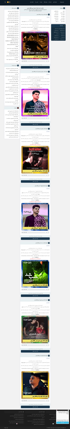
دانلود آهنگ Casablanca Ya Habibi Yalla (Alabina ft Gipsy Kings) (11, 41)
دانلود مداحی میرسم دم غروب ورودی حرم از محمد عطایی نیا (11, 102)
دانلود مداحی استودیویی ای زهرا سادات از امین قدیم (12, 73)
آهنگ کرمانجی (62, 19)
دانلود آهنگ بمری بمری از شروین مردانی (12, 122)
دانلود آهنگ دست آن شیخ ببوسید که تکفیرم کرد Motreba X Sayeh (12, 53)
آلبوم (63, 11)
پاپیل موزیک (62, 2)
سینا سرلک (56, 39)
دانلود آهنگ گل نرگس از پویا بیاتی (13, 11)
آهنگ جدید (62, 14)
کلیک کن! (62, 422)
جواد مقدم (56, 30)
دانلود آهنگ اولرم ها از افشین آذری (13, 15)
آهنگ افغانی (56, 11)
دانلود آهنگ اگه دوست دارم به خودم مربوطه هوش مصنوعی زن (12, 49)
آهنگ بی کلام (62, 12)
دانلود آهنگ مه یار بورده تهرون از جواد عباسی (12, 60)
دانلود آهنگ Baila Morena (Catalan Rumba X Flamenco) (12, 38)
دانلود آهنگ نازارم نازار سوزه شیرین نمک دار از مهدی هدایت (11, 115)
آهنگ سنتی (62, 16)
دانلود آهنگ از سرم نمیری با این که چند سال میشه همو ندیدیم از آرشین (12, 136)
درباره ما (41, 2)
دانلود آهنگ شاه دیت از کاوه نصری (18, 417)
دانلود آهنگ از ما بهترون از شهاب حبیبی (12, 26)
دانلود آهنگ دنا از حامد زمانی (13, 133)
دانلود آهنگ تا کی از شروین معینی (13, 111)
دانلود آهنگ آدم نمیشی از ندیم (13, 20)
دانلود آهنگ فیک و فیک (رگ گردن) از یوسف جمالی (16, 422)
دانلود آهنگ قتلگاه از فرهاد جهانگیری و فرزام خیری (12, 23)
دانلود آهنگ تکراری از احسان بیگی (13, 33)
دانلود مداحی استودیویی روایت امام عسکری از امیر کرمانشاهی (11, 91)
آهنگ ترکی (56, 12)
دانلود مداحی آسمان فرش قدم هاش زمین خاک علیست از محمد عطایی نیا (12, 88)
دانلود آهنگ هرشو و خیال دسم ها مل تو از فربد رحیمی (16, 421)
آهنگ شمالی (56, 16)
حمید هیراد (62, 33)
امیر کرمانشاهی (62, 30)
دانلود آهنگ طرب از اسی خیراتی (13, 29)
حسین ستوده (62, 32)
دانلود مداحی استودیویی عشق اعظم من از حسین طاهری (12, 124)
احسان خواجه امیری (61, 28)
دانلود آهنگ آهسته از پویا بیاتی (13, 112)
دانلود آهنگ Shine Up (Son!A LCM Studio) (12, 45)
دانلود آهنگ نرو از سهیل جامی (13, 13)
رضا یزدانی (62, 37)
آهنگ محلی (62, 21)
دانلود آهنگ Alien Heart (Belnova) (12, 35)
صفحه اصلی (55, 2)
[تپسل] (16, 423)
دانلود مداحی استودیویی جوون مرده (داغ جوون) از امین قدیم (12, 77)
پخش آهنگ (45, 2)
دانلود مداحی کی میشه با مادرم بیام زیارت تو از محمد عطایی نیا (12, 84)
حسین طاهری (56, 32)
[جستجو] (5, 2)
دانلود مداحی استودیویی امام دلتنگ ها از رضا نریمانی (12, 128)
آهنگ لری (56, 19)
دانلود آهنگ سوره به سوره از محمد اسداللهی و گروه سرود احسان (13, 80)
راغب (57, 33)
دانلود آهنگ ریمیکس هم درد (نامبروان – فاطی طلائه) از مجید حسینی (35, 416)
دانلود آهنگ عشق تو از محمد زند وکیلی (12, 31)
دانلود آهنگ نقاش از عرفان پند (19, 419)
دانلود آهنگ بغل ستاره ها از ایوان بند (12, 18)
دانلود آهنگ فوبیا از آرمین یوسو (13, 28)
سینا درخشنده (62, 39)
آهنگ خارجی (56, 14)
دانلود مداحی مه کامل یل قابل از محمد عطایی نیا (12, 99)
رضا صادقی (62, 35)
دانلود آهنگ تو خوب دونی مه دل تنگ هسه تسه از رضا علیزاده (35, 421)
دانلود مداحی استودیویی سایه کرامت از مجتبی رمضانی (12, 119)
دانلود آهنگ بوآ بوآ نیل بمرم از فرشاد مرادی (11, 131)
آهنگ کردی (56, 18)
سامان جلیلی (56, 37)
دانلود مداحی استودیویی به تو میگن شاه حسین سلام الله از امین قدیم (12, 69)
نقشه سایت (31, 2)
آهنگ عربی (62, 18)
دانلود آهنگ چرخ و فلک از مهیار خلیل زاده (38, 419)
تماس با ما (36, 2)
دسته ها (50, 2)
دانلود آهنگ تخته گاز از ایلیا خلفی (13, 16)
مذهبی (57, 21)
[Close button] (53, 423)
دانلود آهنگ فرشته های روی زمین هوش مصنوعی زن (12, 56)
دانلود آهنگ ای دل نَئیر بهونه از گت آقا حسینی (38, 422)
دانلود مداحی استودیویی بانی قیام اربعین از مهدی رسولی (11, 95)
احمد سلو (56, 28)
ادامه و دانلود (35, 67)
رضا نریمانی (56, 35)
